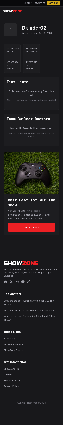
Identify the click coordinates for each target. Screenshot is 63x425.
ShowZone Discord (14, 350)
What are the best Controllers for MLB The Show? (30, 310)
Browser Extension (14, 344)
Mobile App (9, 338)
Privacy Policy (11, 386)
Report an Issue (12, 380)
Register (40, 3)
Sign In (28, 3)
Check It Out (31, 227)
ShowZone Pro (12, 368)
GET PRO (53, 3)
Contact (8, 374)
